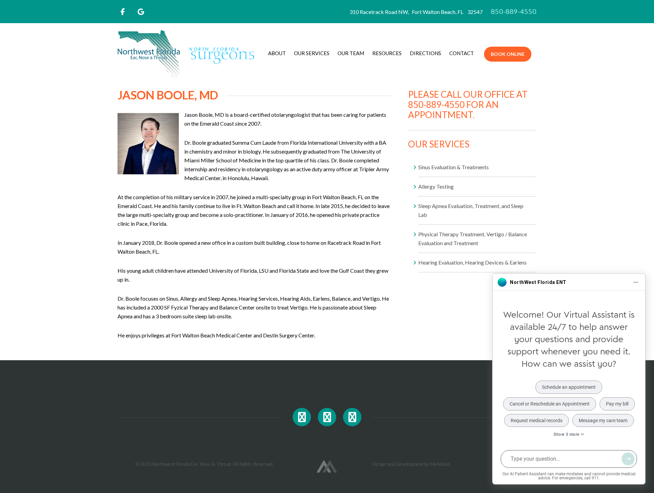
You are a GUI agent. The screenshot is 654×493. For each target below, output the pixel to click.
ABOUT (277, 53)
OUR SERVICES (311, 53)
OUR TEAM (351, 53)
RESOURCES (387, 53)
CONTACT (461, 53)
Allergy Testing (436, 186)
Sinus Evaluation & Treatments (453, 167)
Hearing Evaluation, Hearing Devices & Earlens (472, 262)
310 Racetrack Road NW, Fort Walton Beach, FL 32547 (419, 12)
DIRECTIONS (425, 53)
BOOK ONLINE (508, 54)
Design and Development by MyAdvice (411, 464)
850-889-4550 (513, 11)
